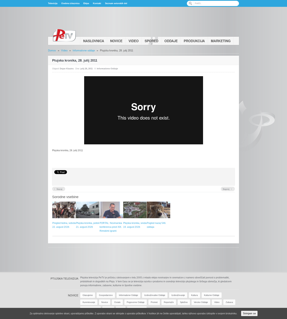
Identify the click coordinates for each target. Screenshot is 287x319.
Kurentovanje (89, 302)
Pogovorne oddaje (135, 302)
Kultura (194, 295)
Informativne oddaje (84, 50)
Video (133, 40)
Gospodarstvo (106, 295)
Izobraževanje (178, 295)
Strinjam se (249, 313)
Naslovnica (93, 40)
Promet (154, 302)
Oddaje (171, 40)
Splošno (184, 302)
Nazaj (58, 189)
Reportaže (169, 302)
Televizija (52, 3)
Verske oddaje (201, 302)
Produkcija (194, 40)
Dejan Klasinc (67, 68)
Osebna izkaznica (70, 3)
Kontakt (97, 3)
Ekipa (86, 3)
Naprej (227, 189)
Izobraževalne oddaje (154, 295)
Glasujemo (88, 295)
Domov (52, 50)
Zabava (229, 302)
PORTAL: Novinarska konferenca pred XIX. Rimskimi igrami (111, 227)
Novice (116, 40)
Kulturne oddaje (211, 295)
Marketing (221, 40)
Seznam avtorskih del (116, 3)
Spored (151, 40)
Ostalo (117, 302)
